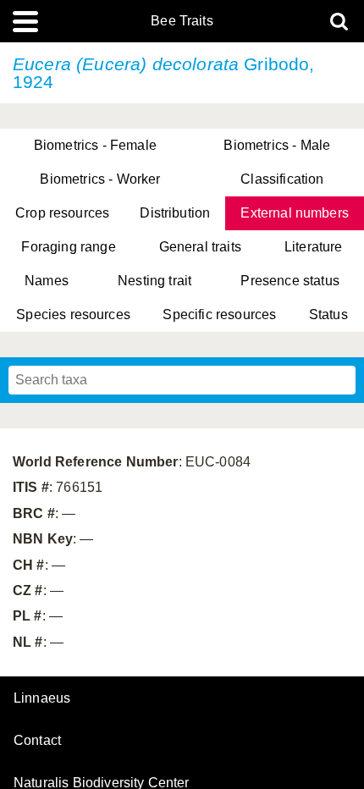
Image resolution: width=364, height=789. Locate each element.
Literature (313, 247)
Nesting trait (154, 280)
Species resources (73, 314)
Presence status (289, 280)
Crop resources (62, 213)
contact (37, 740)
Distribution (175, 213)
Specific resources (219, 314)
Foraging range (68, 247)
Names (47, 280)
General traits (200, 247)
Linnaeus (42, 698)
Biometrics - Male (276, 145)
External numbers (294, 213)
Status (328, 314)
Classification (281, 179)
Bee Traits (182, 21)
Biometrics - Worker (100, 179)
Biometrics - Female (95, 145)
